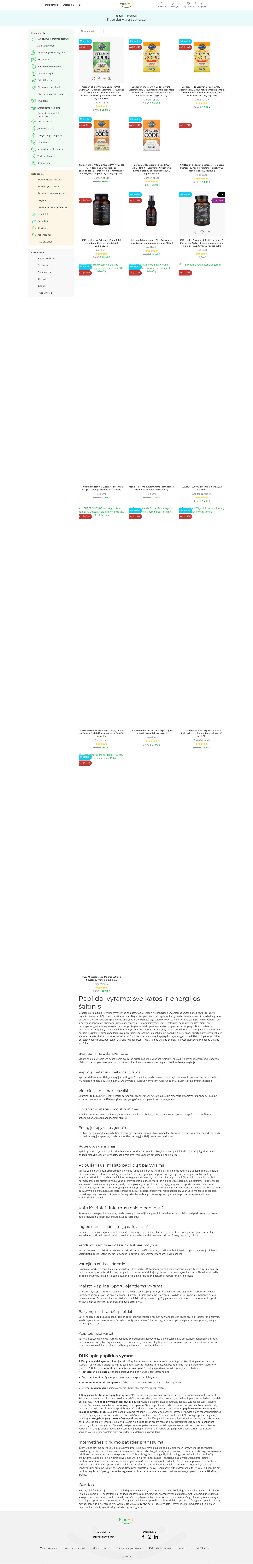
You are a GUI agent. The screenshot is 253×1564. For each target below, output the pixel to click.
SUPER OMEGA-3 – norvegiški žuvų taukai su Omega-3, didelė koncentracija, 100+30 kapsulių (101, 733)
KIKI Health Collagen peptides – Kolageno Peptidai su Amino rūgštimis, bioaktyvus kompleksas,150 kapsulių (202, 168)
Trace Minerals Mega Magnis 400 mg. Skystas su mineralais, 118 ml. (101, 978)
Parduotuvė (51, 5)
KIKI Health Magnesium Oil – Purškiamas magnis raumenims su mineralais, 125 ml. (151, 241)
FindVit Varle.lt (203, 1548)
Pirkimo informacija (160, 1548)
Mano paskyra (100, 1548)
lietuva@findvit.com (103, 1536)
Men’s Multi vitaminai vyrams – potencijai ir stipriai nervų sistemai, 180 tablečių (101, 488)
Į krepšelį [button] (101, 61)
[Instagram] (149, 1537)
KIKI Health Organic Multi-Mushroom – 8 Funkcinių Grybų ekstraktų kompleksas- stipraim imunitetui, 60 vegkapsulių (201, 243)
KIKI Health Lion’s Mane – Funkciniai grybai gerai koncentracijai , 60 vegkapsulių (101, 243)
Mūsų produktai (49, 1548)
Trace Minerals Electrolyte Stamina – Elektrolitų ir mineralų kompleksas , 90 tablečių (201, 733)
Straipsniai (68, 5)
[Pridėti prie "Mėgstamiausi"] (95, 61)
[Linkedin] (156, 1537)
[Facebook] (143, 1537)
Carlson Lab (101, 740)
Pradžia (119, 15)
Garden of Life (101, 102)
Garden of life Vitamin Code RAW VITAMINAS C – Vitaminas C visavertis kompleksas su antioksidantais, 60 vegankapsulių (151, 169)
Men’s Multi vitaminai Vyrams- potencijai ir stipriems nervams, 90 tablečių (151, 488)
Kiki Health (202, 174)
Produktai (131, 15)
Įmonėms (183, 1548)
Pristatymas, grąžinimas (129, 1548)
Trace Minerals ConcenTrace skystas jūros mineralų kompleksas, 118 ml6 (151, 732)
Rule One (101, 493)
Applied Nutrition (201, 493)
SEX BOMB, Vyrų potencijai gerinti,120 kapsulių (202, 488)
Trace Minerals (151, 737)
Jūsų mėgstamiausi (75, 1548)
